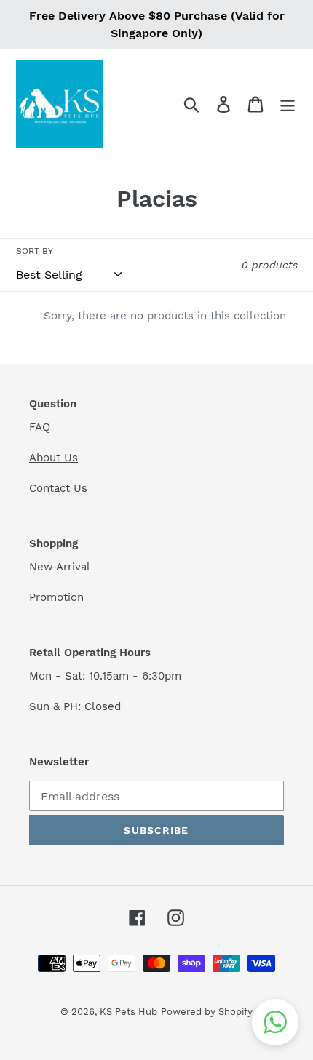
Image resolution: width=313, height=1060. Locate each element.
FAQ (39, 427)
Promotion (58, 597)
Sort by (34, 251)
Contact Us (58, 488)
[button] (275, 1022)
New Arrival (61, 566)
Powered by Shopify (207, 1011)
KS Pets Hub (128, 1011)
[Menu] (288, 104)
